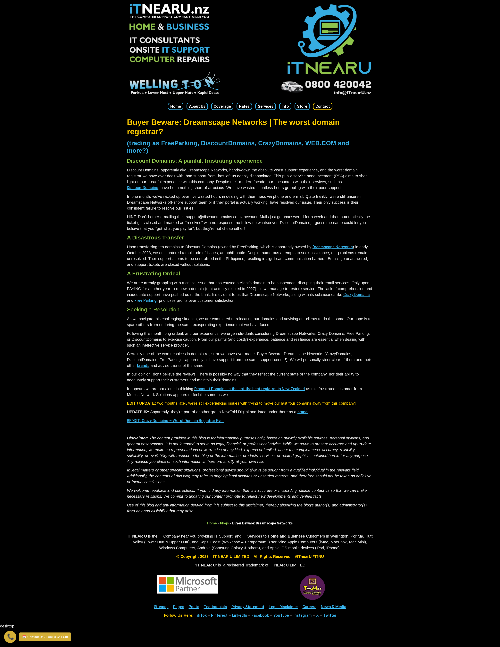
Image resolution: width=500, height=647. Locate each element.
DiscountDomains (142, 187)
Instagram (302, 615)
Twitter (329, 615)
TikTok (201, 615)
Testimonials (215, 606)
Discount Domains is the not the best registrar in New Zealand (249, 388)
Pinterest (219, 615)
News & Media (333, 606)
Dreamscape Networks (332, 247)
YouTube (281, 615)
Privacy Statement (247, 606)
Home (212, 523)
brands (143, 365)
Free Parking (146, 300)
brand (302, 412)
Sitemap (161, 606)
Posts (194, 606)
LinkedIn (239, 615)
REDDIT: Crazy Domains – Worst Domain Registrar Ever (175, 420)
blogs (224, 523)
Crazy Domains (356, 294)
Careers (309, 606)
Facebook (260, 615)
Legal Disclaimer (283, 606)
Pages (178, 606)
